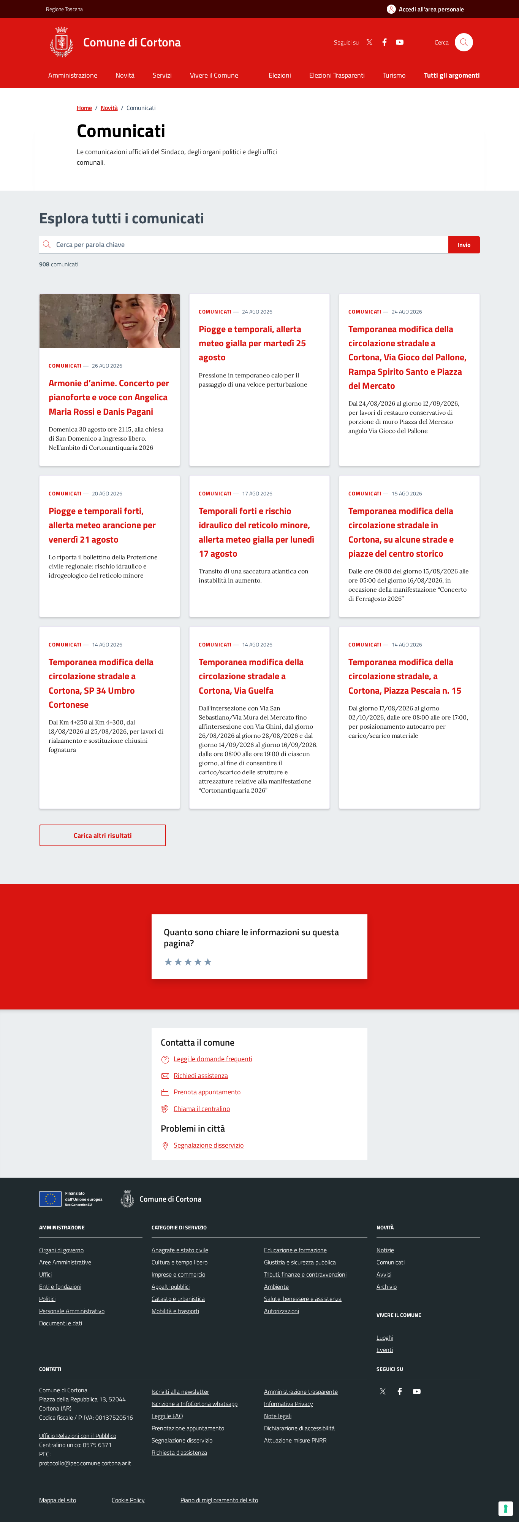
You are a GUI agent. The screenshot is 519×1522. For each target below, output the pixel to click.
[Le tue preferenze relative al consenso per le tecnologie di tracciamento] (505, 1508)
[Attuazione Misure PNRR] (73, 1200)
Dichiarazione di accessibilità (299, 1428)
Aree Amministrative (65, 1262)
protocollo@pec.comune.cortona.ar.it (85, 1463)
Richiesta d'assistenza (179, 1452)
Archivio (387, 1286)
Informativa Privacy (288, 1403)
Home (84, 107)
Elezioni (280, 75)
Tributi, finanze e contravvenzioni (305, 1274)
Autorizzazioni (281, 1310)
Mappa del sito (57, 1499)
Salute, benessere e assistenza (303, 1298)
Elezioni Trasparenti (337, 75)
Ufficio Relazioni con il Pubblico (77, 1435)
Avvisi (384, 1274)
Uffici (45, 1274)
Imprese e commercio (178, 1274)
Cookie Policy (128, 1499)
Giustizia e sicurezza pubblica (300, 1262)
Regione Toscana (64, 9)
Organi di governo (61, 1250)
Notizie (385, 1250)
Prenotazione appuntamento (188, 1428)
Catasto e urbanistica (178, 1298)
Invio (464, 244)
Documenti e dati (60, 1323)
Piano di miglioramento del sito (219, 1499)
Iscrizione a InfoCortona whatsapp (194, 1403)
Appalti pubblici (171, 1286)
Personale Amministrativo (71, 1310)
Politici (47, 1298)
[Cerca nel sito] (464, 42)
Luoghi (385, 1337)
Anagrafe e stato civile (180, 1250)
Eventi (385, 1349)
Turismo (394, 75)
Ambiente (276, 1286)
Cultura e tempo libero (179, 1262)
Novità (109, 107)
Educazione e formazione (295, 1250)
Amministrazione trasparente (301, 1391)
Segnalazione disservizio (182, 1440)
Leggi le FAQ (167, 1415)
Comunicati (65, 365)
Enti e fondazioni (60, 1286)
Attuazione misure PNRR (295, 1440)
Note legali (277, 1415)
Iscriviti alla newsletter (180, 1391)
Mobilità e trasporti (175, 1310)
